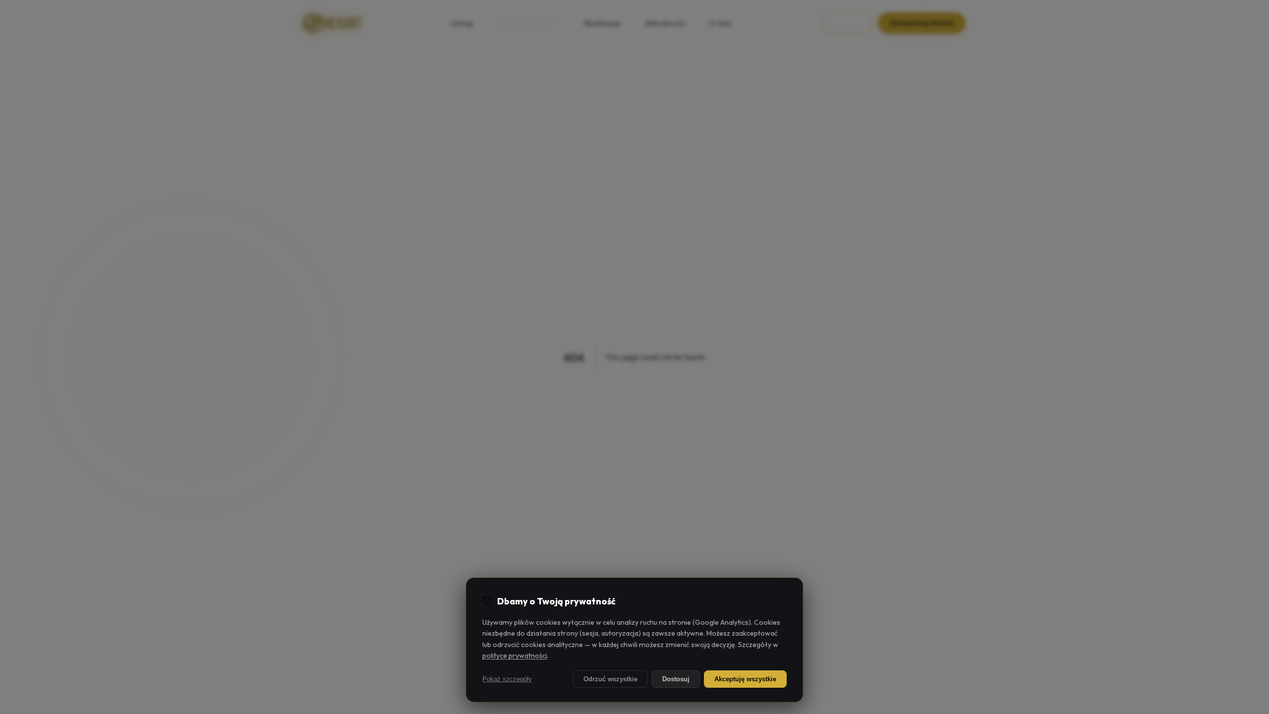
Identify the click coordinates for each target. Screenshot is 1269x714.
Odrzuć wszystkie (610, 679)
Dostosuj (676, 679)
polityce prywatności (514, 655)
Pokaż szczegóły (507, 679)
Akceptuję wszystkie (745, 679)
